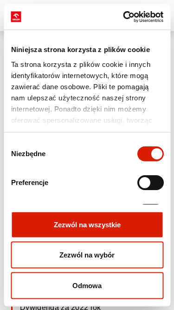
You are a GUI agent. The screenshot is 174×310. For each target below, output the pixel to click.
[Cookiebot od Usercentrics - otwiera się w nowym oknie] (123, 17)
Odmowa (87, 285)
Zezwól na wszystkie (87, 224)
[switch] (150, 182)
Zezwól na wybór (87, 255)
